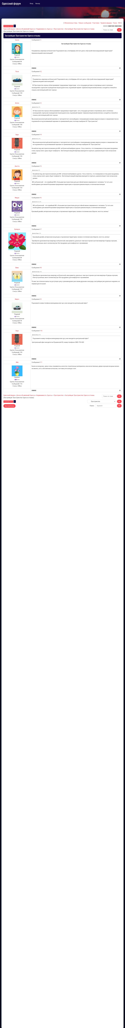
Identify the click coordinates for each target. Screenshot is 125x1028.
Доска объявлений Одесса (25, 29)
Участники (95, 23)
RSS (119, 23)
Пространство (58, 29)
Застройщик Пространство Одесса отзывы (79, 29)
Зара (17, 134)
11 (41, 362)
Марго (17, 299)
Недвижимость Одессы (44, 29)
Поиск (115, 23)
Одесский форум (11, 3)
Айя (17, 362)
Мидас (17, 198)
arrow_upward (120, 1023)
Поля (17, 71)
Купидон (17, 229)
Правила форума (106, 23)
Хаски (17, 40)
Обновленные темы (70, 23)
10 (41, 331)
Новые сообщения (85, 23)
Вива (17, 268)
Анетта (17, 166)
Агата (17, 103)
